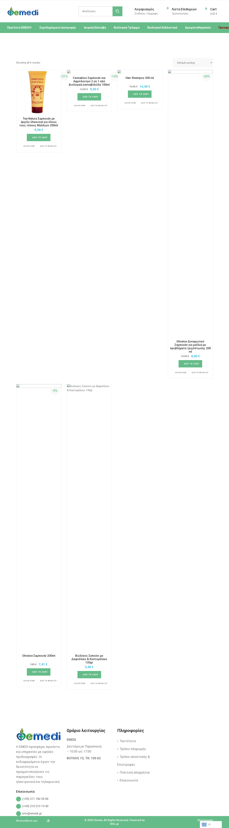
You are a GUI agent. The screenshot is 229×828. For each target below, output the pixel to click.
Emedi (98, 820)
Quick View (29, 146)
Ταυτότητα (128, 741)
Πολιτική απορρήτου (135, 772)
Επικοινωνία (129, 780)
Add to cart (40, 137)
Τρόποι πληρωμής (133, 749)
